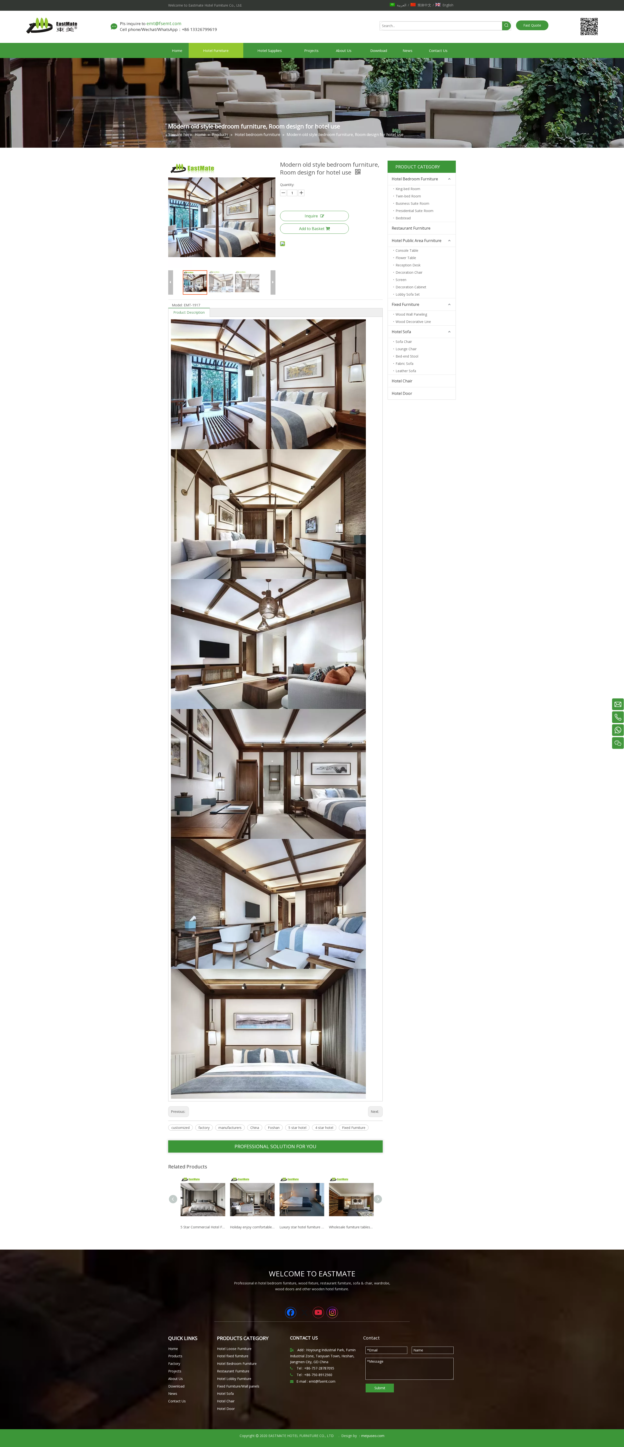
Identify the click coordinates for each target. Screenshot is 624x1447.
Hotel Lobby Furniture (234, 1378)
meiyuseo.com (372, 1435)
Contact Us (177, 1401)
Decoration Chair (409, 272)
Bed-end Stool (407, 356)
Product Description (189, 312)
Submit (379, 1388)
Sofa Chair (404, 341)
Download (176, 1386)
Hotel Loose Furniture (234, 1348)
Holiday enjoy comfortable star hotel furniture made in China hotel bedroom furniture (201, 1227)
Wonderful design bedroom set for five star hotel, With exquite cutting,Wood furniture (350, 1227)
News (172, 1393)
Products (175, 1356)
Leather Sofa (406, 371)
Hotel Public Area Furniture (416, 240)
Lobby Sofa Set (408, 294)
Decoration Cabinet (411, 287)
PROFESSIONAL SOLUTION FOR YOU (275, 1146)
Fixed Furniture (353, 1127)
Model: (177, 305)
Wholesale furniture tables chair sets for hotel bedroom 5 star (300, 1227)
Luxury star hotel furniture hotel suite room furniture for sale (251, 1227)
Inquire (311, 216)
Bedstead (403, 218)
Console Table (407, 250)
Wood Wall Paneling (411, 314)
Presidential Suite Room (414, 210)
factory (204, 1127)
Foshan (274, 1127)
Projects (174, 1371)
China (254, 1127)
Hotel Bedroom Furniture (415, 179)
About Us (175, 1378)
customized (180, 1127)
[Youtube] (318, 1312)
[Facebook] (290, 1312)
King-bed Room (408, 188)
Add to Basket (311, 228)
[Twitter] (304, 1312)
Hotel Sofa (401, 331)
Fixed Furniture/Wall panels (238, 1386)
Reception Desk (408, 265)
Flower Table (406, 257)
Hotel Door (402, 393)
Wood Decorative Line (413, 321)
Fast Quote (532, 25)
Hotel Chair (402, 381)
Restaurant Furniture (411, 228)
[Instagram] (332, 1312)
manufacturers (230, 1127)
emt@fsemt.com (164, 23)
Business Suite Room (412, 203)
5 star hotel (297, 1127)
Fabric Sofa (404, 363)
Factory (174, 1363)
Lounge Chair (406, 349)
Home (173, 1348)
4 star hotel (324, 1127)
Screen (401, 279)
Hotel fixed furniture (232, 1356)
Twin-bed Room (408, 196)
